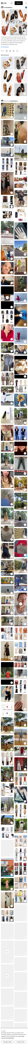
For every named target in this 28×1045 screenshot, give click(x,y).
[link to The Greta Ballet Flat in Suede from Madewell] (7, 89)
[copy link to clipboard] (17, 51)
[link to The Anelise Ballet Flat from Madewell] (7, 76)
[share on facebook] (6, 51)
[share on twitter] (13, 51)
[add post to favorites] (24, 33)
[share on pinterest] (10, 51)
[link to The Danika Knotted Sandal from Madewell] (20, 76)
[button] (26, 3)
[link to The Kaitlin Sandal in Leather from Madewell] (7, 63)
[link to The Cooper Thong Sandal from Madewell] (20, 63)
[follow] (26, 7)
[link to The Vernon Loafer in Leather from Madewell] (20, 89)
